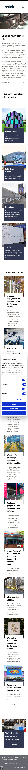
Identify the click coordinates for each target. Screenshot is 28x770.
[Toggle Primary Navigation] (23, 7)
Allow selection (14, 408)
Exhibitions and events (11, 170)
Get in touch (14, 744)
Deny (14, 413)
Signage (8, 247)
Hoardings (9, 207)
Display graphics (11, 131)
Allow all (14, 404)
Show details (20, 399)
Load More (14, 704)
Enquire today (5, 82)
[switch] (24, 384)
